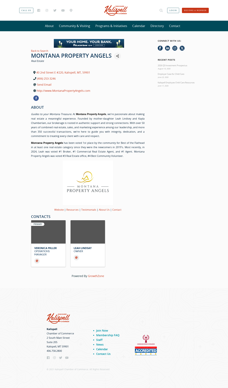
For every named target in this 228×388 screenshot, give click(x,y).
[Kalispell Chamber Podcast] (71, 10)
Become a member (195, 10)
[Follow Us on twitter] (182, 48)
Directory (157, 26)
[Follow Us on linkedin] (167, 48)
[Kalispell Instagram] (46, 10)
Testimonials (88, 209)
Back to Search (39, 51)
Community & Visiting (74, 26)
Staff (99, 340)
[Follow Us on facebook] (160, 48)
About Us (104, 209)
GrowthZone (96, 276)
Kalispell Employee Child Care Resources (176, 82)
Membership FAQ (107, 335)
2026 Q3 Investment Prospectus (172, 65)
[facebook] (36, 98)
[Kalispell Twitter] (54, 10)
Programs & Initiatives (111, 26)
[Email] (37, 261)
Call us (26, 10)
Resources (72, 209)
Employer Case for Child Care (171, 74)
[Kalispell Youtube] (63, 10)
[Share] (117, 56)
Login (173, 10)
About (49, 26)
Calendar (138, 26)
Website (59, 209)
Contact (174, 26)
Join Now (102, 330)
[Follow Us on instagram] (174, 48)
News (100, 344)
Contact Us (103, 354)
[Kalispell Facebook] (38, 10)
